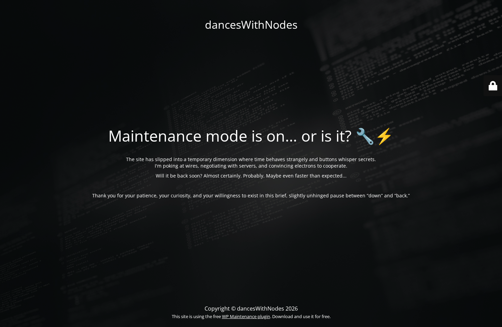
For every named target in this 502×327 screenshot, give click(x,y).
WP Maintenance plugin (246, 316)
